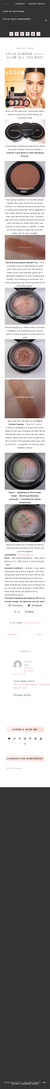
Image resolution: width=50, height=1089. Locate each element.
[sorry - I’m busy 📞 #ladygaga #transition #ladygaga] (25, 1009)
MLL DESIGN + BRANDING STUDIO (29, 1083)
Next (40, 634)
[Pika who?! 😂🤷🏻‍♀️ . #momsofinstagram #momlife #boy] (25, 869)
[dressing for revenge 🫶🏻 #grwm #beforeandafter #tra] (25, 925)
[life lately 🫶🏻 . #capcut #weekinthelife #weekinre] (25, 897)
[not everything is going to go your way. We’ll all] (25, 981)
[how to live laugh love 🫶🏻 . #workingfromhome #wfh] (25, 953)
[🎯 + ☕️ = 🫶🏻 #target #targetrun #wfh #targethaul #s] (25, 1038)
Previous (12, 634)
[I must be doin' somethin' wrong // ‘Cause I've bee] (25, 1066)
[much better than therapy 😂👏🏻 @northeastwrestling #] (25, 813)
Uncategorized (32, 623)
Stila (21, 555)
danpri (28, 662)
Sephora (29, 555)
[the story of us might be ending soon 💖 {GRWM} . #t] (25, 841)
